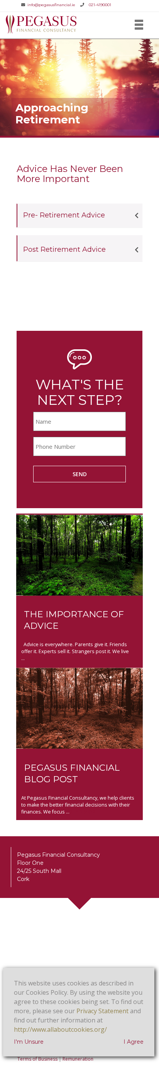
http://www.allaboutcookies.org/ (60, 1029)
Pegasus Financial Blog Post (72, 773)
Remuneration (78, 1059)
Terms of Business (37, 1059)
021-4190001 (100, 4)
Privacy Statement (102, 1011)
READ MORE (39, 658)
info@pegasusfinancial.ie (51, 4)
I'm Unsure (29, 1041)
